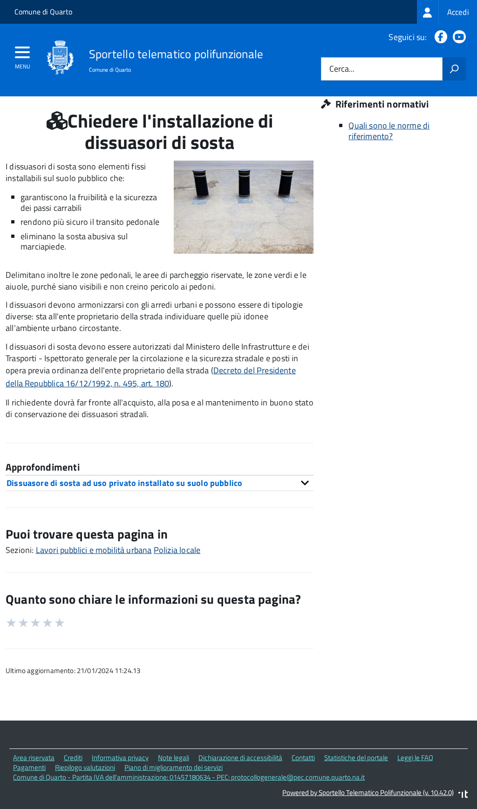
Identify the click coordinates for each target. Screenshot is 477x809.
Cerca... (341, 69)
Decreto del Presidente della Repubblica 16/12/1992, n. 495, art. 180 (151, 377)
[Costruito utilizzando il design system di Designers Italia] (463, 795)
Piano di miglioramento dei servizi (173, 767)
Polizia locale (177, 550)
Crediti (73, 757)
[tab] (159, 483)
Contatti (303, 757)
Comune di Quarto (43, 11)
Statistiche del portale (356, 757)
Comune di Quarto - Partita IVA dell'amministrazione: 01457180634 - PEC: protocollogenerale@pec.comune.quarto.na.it (189, 777)
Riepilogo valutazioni (85, 767)
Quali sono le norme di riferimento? (388, 130)
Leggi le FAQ (415, 757)
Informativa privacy (120, 757)
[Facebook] (439, 37)
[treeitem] (447, 12)
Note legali (173, 757)
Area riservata (34, 757)
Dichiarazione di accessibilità (240, 757)
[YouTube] (457, 37)
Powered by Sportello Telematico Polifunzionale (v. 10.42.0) (368, 792)
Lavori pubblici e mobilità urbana (94, 550)
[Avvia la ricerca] (454, 69)
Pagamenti (29, 767)
